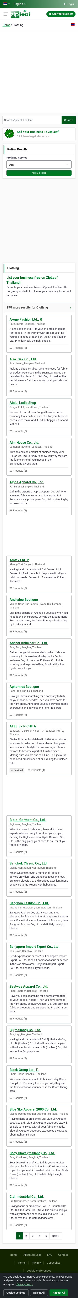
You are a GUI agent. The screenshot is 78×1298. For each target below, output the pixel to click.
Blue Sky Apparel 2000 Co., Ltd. (33, 1109)
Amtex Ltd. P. (19, 560)
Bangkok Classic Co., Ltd (28, 863)
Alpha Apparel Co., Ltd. (27, 482)
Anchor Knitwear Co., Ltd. (29, 643)
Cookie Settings (15, 1292)
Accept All (59, 1292)
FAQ (49, 1254)
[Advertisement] (39, 71)
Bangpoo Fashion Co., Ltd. (29, 903)
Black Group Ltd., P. (24, 1070)
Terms (22, 1262)
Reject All (39, 1292)
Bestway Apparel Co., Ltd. (29, 986)
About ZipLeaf (32, 1254)
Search (68, 120)
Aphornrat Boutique (24, 687)
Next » (55, 1235)
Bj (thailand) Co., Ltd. (25, 1030)
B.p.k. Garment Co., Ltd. (28, 820)
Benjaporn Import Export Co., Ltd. (34, 947)
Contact (63, 1254)
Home (6, 25)
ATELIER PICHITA (23, 726)
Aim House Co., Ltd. (24, 443)
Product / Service (16, 157)
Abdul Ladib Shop (23, 403)
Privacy (36, 1262)
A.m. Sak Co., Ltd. (23, 359)
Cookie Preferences (39, 1270)
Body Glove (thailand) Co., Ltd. (32, 1153)
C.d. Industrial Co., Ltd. (27, 1197)
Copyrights (53, 1262)
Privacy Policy (24, 1284)
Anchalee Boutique (24, 600)
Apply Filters (39, 172)
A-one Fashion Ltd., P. (26, 319)
